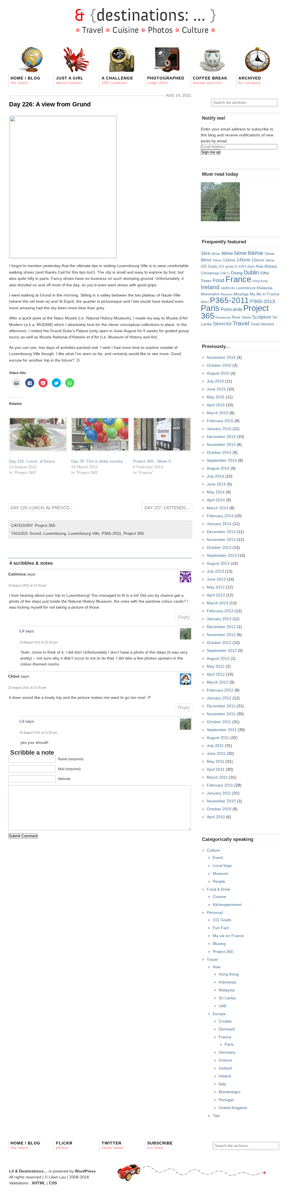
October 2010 (219, 809)
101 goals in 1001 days (237, 266)
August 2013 (218, 563)
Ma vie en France (228, 935)
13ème (229, 260)
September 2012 (222, 650)
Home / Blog (25, 80)
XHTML (39, 1183)
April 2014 (216, 500)
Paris (210, 308)
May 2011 (215, 761)
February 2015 (220, 420)
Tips (216, 1115)
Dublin (251, 272)
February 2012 (220, 690)
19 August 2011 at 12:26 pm (27, 585)
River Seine (241, 317)
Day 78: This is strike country (97, 461)
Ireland (210, 287)
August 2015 (218, 373)
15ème (257, 260)
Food (218, 280)
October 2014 (219, 452)
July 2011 (215, 745)
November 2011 (221, 714)
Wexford (267, 324)
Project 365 (45, 525)
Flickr (64, 1145)
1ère (205, 253)
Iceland (225, 1068)
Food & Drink (218, 889)
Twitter (112, 1145)
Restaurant (223, 317)
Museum (227, 294)
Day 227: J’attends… (167, 507)
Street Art (222, 323)
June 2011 (216, 753)
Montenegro (229, 1092)
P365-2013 (262, 301)
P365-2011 (111, 533)
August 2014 (218, 468)
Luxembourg (54, 533)
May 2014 (216, 492)
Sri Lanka (227, 998)
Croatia (225, 1021)
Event (218, 857)
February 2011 (220, 785)
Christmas (210, 273)
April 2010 (216, 817)
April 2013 (216, 595)
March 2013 (217, 603)
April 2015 (216, 405)
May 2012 (216, 666)
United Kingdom (233, 1107)
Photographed (165, 80)
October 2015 (219, 365)
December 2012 (221, 626)
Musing (219, 943)
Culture (213, 850)
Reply (184, 617)
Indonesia (227, 982)
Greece (225, 1060)
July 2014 (215, 476)
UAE (223, 1006)
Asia (259, 266)
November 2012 (221, 634)
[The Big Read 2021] (220, 201)
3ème (215, 254)
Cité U (225, 273)
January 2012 (219, 698)
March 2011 (217, 777)
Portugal (226, 1100)
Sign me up (210, 152)
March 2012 (217, 682)
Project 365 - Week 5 (152, 461)
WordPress (85, 1171)
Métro (205, 302)
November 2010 (221, 801)
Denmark (227, 1029)
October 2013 (219, 547)
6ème (255, 253)
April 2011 (216, 769)
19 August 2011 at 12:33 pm (38, 642)
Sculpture (261, 317)
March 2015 (217, 413)
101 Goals (209, 266)
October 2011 (219, 722)
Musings (241, 294)
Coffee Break (210, 80)
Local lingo (222, 865)
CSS (53, 1183)
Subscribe (160, 1145)
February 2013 (220, 611)
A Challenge (117, 80)
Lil (22, 631)
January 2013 (219, 619)
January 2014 (219, 523)
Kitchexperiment (227, 904)
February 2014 (220, 516)
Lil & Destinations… (28, 1171)
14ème (243, 259)
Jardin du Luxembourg (238, 288)
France (238, 279)
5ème (240, 253)
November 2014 (221, 444)
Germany (227, 1052)
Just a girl (70, 80)
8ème (206, 260)
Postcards (231, 309)
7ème (269, 253)
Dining (236, 273)
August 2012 (218, 658)
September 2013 (222, 555)
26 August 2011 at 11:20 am (38, 732)
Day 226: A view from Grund (50, 104)
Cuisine (219, 896)
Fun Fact (221, 927)
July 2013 (215, 571)
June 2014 (216, 484)
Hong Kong (260, 281)
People (219, 881)
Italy (222, 1084)
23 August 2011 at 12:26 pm (27, 687)
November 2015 (221, 357)
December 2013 (221, 531)
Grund (35, 533)
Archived (249, 80)
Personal (215, 912)
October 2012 (219, 642)
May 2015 (216, 397)
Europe (219, 1013)
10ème (217, 260)
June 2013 (216, 579)
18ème (269, 260)
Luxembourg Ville (83, 533)
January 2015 (219, 428)
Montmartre (210, 294)
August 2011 (218, 737)
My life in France (265, 294)
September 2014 (222, 460)
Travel (241, 323)
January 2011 (219, 793)
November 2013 (221, 539)
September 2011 (221, 729)
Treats (255, 324)
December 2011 (221, 706)
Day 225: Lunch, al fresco (32, 461)
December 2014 (221, 436)
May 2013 (216, 587)
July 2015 (215, 381)
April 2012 (216, 674)
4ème (227, 253)
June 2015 (216, 389)
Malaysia (264, 288)
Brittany (271, 267)
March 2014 (217, 508)
